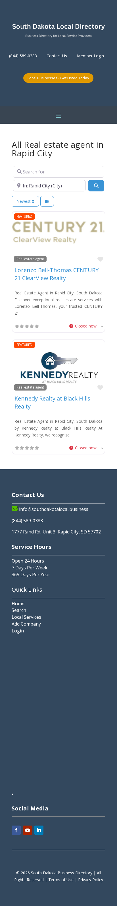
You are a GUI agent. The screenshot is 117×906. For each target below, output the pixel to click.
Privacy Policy (90, 879)
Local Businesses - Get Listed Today (58, 77)
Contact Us (57, 55)
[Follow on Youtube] (27, 830)
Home (18, 603)
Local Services (26, 617)
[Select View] (47, 201)
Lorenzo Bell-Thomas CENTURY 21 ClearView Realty (56, 274)
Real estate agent (30, 258)
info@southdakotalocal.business (53, 509)
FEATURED (24, 216)
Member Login (90, 55)
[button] (86, 326)
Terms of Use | (63, 879)
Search (19, 610)
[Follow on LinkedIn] (38, 830)
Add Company (26, 624)
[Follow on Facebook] (16, 830)
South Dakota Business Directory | (64, 872)
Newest (24, 201)
